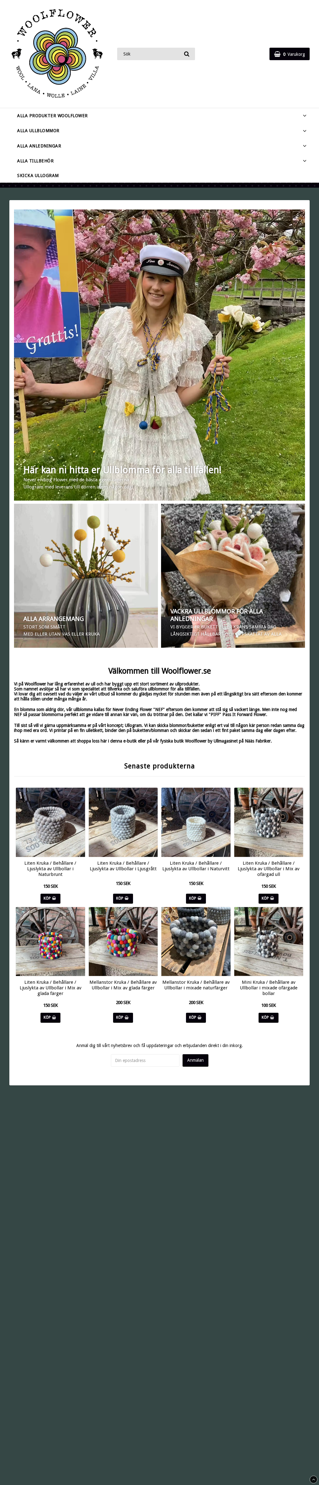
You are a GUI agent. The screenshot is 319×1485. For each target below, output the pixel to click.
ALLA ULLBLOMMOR (38, 130)
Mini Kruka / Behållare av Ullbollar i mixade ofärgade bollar (269, 987)
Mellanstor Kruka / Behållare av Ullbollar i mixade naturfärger (196, 985)
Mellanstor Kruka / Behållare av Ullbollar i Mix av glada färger (123, 985)
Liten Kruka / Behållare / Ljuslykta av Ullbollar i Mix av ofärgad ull (268, 868)
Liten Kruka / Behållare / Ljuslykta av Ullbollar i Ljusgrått (123, 866)
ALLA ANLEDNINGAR (39, 145)
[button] (289, 54)
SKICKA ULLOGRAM (38, 175)
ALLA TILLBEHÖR (35, 160)
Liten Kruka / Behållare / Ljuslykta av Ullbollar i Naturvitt (196, 866)
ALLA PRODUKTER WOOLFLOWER (52, 115)
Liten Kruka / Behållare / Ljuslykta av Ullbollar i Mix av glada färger (50, 987)
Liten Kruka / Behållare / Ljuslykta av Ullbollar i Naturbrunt (50, 868)
